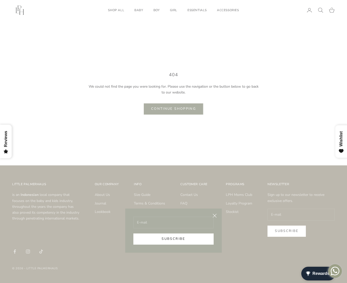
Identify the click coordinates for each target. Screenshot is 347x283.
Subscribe (173, 239)
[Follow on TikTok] (41, 251)
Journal (100, 203)
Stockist (232, 211)
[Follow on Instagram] (27, 251)
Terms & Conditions (149, 203)
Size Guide (142, 194)
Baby (138, 10)
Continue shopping (173, 108)
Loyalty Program (239, 203)
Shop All (116, 10)
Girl (173, 10)
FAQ (183, 203)
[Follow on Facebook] (14, 251)
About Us (102, 194)
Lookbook (103, 211)
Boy (156, 10)
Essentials (197, 10)
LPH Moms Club (239, 194)
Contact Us (189, 194)
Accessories (228, 10)
